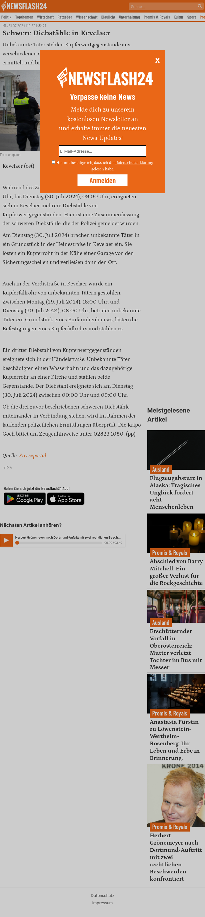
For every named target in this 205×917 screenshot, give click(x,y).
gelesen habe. (102, 169)
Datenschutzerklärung (134, 162)
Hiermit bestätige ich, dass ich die (85, 162)
